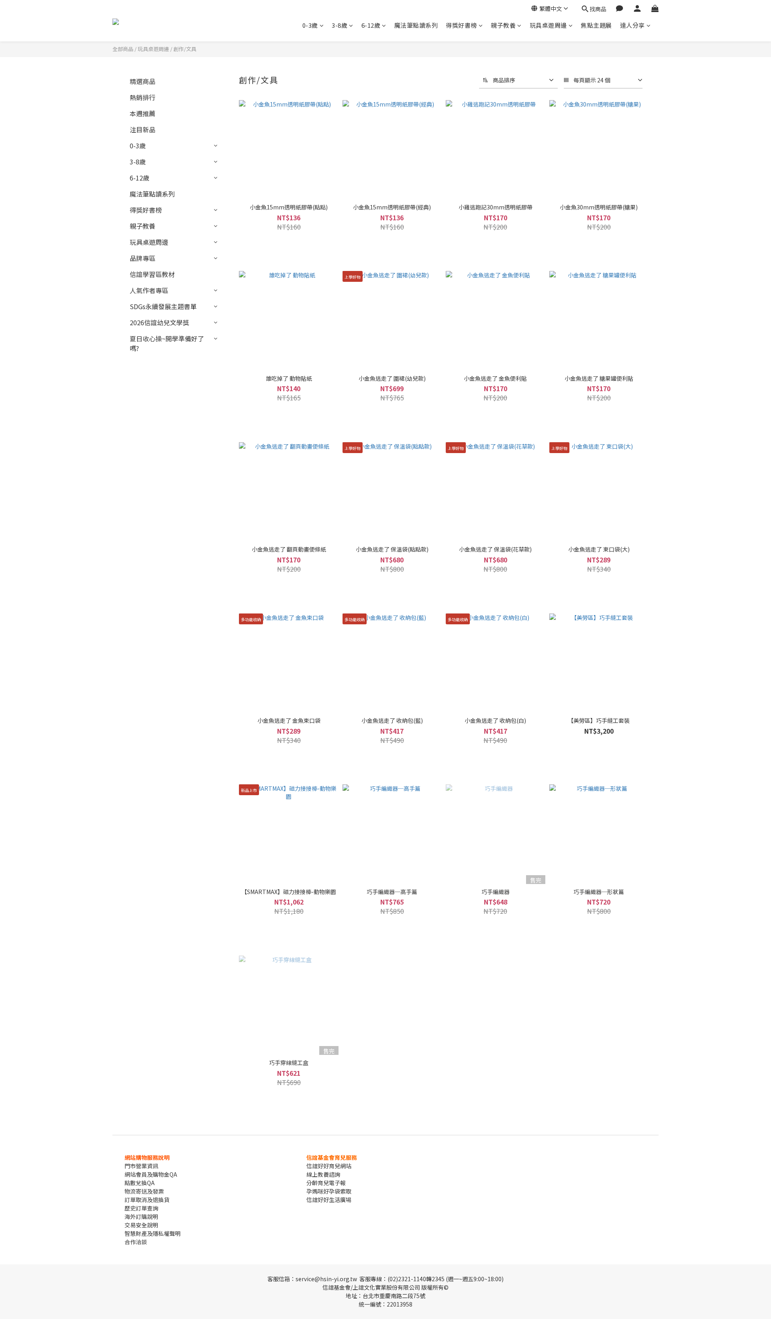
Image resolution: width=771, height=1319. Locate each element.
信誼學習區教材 (152, 274)
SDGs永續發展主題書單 (163, 306)
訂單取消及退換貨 (146, 1200)
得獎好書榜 (461, 25)
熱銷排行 (142, 97)
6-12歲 (371, 25)
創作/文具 (184, 49)
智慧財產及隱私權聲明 (152, 1233)
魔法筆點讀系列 (416, 25)
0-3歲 (310, 25)
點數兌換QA (139, 1183)
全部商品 (122, 49)
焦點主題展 (596, 25)
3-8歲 (339, 25)
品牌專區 (142, 258)
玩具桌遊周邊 (548, 25)
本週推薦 (142, 113)
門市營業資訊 (141, 1166)
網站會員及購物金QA (150, 1174)
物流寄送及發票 (144, 1191)
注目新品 (142, 129)
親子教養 (503, 25)
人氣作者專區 (149, 290)
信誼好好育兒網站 (328, 1166)
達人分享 (632, 25)
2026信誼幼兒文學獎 (159, 322)
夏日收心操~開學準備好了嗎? (167, 343)
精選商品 (142, 81)
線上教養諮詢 (323, 1174)
